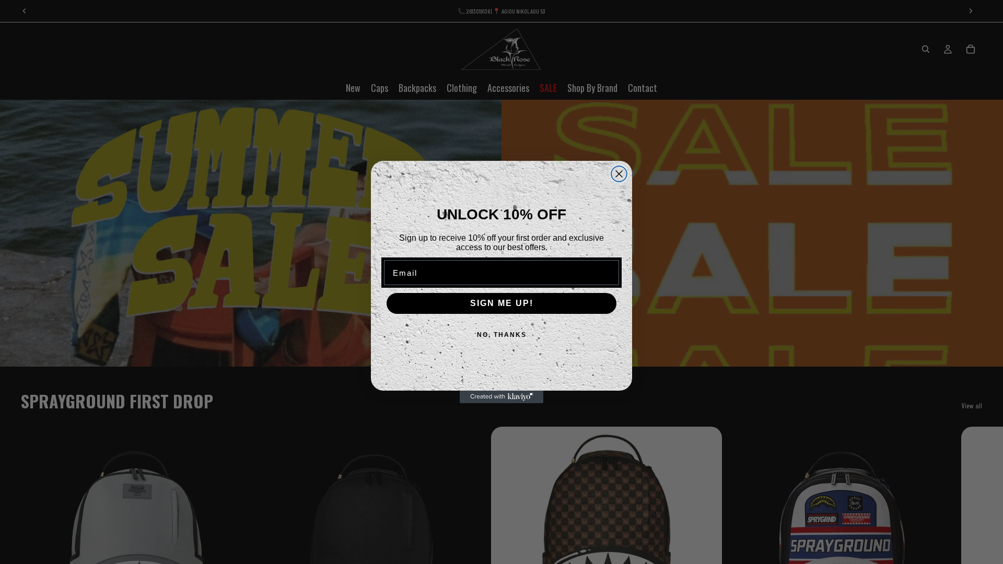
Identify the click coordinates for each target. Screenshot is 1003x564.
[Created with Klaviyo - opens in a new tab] (501, 397)
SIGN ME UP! (501, 303)
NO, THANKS (502, 334)
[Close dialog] (619, 174)
